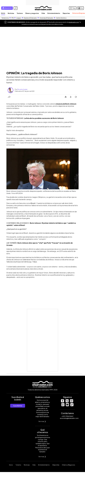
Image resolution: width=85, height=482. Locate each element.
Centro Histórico (61, 18)
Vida (43, 13)
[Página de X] (67, 402)
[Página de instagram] (71, 402)
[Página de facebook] (62, 402)
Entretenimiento (53, 13)
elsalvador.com (74, 22)
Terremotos (5, 18)
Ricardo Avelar (22, 89)
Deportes (66, 13)
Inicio (3, 13)
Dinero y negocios (32, 13)
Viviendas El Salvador (46, 18)
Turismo (20, 13)
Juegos (18, 18)
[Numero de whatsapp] (62, 406)
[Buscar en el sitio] (15, 8)
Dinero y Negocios (68, 465)
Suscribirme (17, 406)
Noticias (11, 13)
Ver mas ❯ (42, 421)
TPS (12, 18)
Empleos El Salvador (30, 18)
